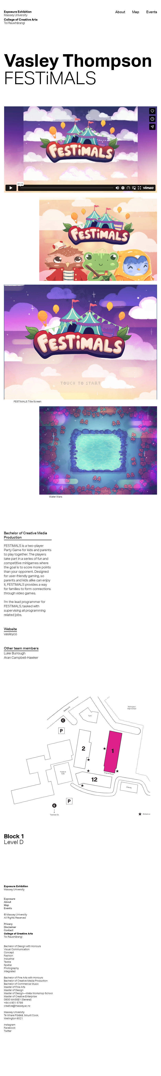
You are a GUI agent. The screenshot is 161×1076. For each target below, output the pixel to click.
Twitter (7, 1030)
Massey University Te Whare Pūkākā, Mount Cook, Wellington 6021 (21, 1015)
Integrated (10, 971)
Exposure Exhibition (16, 888)
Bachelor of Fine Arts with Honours (23, 977)
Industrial (9, 958)
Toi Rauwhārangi (21, 21)
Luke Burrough (14, 653)
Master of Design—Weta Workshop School (28, 993)
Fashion (8, 955)
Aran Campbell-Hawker (21, 657)
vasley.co (10, 634)
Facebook (9, 1027)
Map (135, 12)
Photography (11, 968)
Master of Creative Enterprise (20, 996)
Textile (7, 961)
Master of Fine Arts (14, 987)
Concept (9, 952)
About (120, 12)
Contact (8, 930)
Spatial (8, 965)
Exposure (9, 898)
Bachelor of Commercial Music (21, 983)
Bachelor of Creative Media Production (26, 980)
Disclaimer (10, 927)
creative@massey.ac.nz (17, 1005)
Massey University (18, 13)
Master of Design (13, 990)
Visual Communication (16, 949)
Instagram (9, 1024)
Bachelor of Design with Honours (22, 946)
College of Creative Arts (18, 935)
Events (151, 12)
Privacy (8, 924)
